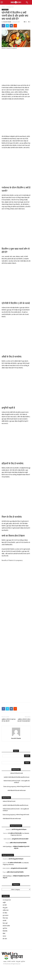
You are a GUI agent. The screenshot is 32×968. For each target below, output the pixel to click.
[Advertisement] (16, 67)
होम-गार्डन (5, 938)
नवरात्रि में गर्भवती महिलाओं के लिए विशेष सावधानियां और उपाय (16, 777)
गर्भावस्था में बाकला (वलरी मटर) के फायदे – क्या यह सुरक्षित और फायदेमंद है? (16, 781)
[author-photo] (16, 736)
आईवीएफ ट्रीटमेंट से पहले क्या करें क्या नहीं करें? (8, 720)
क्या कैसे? (5, 905)
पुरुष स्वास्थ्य (5, 915)
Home (3, 7)
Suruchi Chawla (7, 21)
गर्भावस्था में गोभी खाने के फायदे (16, 773)
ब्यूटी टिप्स (5, 928)
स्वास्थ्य (4, 936)
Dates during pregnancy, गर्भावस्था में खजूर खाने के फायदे (16, 786)
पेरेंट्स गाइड (5, 918)
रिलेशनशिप (5, 931)
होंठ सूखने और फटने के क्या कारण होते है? (20, 839)
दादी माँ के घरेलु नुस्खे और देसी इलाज (19, 829)
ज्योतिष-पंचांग (5, 910)
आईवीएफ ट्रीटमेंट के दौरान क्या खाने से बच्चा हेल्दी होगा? (23, 720)
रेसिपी (4, 933)
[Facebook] (3, 25)
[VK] (11, 25)
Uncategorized (9, 7)
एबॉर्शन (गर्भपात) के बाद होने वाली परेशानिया (18, 842)
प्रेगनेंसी (4, 920)
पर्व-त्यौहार (5, 913)
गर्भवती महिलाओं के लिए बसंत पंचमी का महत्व (17, 790)
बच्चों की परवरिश (6, 926)
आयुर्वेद (4, 902)
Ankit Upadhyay (7, 846)
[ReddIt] (15, 25)
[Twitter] (7, 25)
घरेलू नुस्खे (5, 907)
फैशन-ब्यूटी (5, 923)
